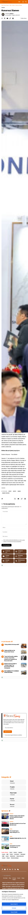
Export (10, 491)
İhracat (12, 804)
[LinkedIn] (7, 561)
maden (7, 856)
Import (14, 491)
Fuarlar (3, 7)
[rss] (20, 561)
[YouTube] (5, 869)
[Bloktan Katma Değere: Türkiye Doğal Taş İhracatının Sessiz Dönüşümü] (24, 665)
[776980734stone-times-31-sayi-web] (14, 694)
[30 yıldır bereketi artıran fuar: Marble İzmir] (5, 824)
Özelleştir (14, 908)
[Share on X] (4, 18)
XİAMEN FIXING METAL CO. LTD (18, 838)
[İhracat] (5, 805)
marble (19, 491)
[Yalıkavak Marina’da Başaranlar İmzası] (24, 652)
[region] (14, 902)
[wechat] (18, 869)
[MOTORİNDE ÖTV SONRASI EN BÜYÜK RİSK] (24, 672)
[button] (17, 2)
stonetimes (16, 854)
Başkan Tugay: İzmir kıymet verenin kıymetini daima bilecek (17, 817)
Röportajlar (13, 793)
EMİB (3, 856)
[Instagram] (20, 551)
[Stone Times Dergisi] (6, 2)
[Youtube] (7, 556)
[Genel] (5, 782)
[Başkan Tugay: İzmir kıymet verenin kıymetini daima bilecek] (5, 816)
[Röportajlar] (5, 793)
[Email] (7, 18)
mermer (15, 852)
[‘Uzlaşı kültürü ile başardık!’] (24, 646)
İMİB (7, 854)
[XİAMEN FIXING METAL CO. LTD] (5, 839)
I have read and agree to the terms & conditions (13, 735)
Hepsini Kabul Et (14, 904)
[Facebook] (7, 551)
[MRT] (14, 757)
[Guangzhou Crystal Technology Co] (5, 846)
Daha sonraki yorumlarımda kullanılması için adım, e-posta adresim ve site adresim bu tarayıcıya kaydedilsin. (14, 541)
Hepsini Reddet (14, 912)
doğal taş (20, 852)
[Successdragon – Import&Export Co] (5, 831)
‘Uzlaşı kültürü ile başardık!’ (11, 644)
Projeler (12, 787)
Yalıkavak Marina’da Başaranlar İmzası (9, 651)
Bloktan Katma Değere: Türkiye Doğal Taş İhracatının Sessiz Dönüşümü (10, 666)
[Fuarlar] (5, 799)
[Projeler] (5, 788)
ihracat (3, 854)
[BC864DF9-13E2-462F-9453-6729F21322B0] (14, 601)
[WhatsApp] (20, 556)
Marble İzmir (12, 856)
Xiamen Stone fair (5, 493)
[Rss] (15, 869)
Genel (11, 781)
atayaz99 (11, 13)
